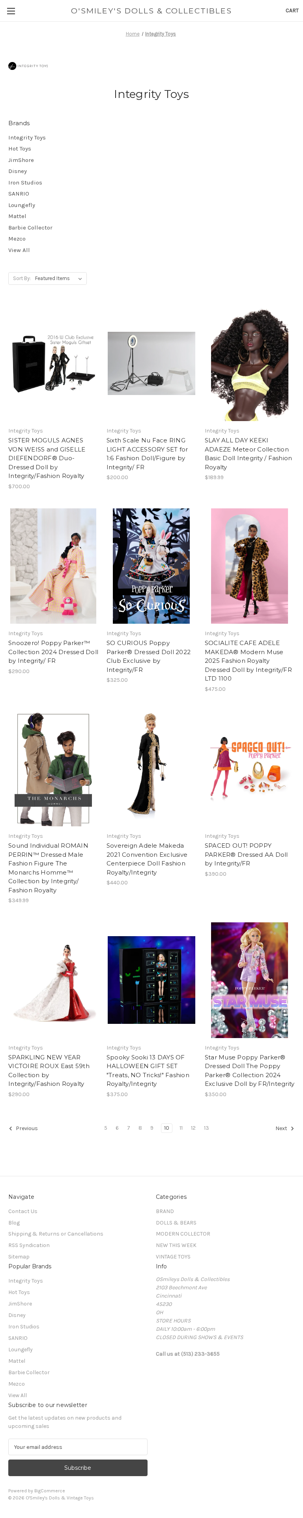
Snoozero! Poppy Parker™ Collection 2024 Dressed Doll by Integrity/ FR (53, 651)
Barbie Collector (30, 227)
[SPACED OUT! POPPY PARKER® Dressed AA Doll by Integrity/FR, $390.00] (250, 769)
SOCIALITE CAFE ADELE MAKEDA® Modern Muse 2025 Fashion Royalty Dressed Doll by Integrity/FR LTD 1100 (248, 660)
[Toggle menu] (11, 11)
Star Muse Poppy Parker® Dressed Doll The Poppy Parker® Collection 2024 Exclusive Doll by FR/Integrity (250, 1070)
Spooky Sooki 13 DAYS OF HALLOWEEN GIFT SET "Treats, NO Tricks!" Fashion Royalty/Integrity (148, 1070)
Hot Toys (19, 148)
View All (19, 250)
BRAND (165, 1211)
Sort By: (22, 278)
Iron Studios (25, 182)
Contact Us (22, 1211)
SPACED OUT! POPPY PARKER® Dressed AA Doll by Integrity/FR (246, 854)
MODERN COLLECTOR (183, 1233)
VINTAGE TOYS (173, 1256)
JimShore (21, 160)
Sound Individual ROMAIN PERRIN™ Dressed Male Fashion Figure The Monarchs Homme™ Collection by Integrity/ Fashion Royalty (48, 868)
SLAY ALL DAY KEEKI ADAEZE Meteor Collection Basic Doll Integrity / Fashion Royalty (248, 453)
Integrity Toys (27, 137)
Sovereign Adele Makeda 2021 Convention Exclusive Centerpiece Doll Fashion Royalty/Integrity (147, 859)
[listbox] (60, 278)
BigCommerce (49, 1491)
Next (281, 1128)
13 (206, 1128)
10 (166, 1128)
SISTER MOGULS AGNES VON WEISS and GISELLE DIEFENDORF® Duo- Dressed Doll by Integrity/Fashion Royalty (46, 458)
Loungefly (21, 205)
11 (181, 1128)
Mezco (17, 238)
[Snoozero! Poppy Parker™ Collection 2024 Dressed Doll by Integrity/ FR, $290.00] (53, 566)
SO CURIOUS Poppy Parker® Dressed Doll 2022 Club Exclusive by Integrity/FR (149, 656)
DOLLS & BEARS (176, 1222)
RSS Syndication (29, 1245)
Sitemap (19, 1256)
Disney (17, 171)
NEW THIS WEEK (176, 1245)
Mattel (17, 216)
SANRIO (18, 193)
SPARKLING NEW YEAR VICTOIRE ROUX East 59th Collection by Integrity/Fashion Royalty (49, 1070)
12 (193, 1128)
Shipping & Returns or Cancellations (55, 1233)
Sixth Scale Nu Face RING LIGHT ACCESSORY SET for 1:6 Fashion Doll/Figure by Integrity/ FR (147, 453)
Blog (14, 1222)
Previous (26, 1128)
